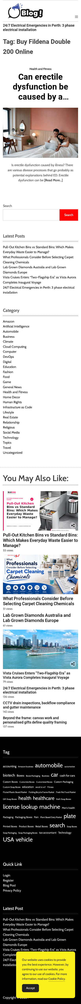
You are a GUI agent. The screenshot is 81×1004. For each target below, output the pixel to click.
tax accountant (47, 832)
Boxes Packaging (33, 776)
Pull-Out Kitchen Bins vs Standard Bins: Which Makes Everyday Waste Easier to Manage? (40, 540)
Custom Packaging (63, 781)
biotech (9, 775)
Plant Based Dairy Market (51, 817)
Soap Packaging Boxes (27, 833)
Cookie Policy (56, 979)
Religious (9, 427)
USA (8, 839)
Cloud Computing (14, 347)
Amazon (8, 321)
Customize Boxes (26, 782)
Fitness (50, 787)
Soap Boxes (72, 826)
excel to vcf (41, 787)
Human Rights (12, 402)
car (54, 774)
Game (7, 382)
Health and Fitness (40, 69)
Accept (30, 988)
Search (7, 206)
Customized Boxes (44, 782)
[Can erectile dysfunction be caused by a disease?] (40, 133)
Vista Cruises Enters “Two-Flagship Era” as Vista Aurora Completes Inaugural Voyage (36, 675)
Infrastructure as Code (17, 407)
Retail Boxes (41, 826)
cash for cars (67, 775)
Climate (8, 341)
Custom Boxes (10, 781)
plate (70, 815)
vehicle (24, 839)
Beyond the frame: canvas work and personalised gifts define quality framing (35, 720)
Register (8, 880)
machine (49, 806)
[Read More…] (53, 180)
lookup (29, 806)
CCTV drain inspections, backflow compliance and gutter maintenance (39, 705)
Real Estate (10, 417)
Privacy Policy (12, 890)
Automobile (10, 331)
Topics (7, 442)
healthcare (43, 798)
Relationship (11, 422)
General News (12, 387)
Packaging (8, 817)
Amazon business (25, 766)
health (24, 798)
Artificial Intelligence (16, 326)
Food (6, 377)
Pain (36, 817)
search (57, 825)
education (28, 786)
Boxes (20, 775)
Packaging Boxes (23, 817)
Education (9, 367)
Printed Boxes (10, 826)
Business (9, 336)
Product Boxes (26, 826)
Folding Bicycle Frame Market (41, 792)
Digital (7, 362)
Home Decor (11, 397)
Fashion (8, 372)
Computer (9, 351)
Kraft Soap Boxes (63, 799)
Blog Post (9, 885)
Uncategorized (12, 452)
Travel (7, 448)
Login (6, 875)
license (11, 806)
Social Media (11, 432)
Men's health (68, 807)
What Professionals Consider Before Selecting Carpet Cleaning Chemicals (38, 601)
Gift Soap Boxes (10, 799)
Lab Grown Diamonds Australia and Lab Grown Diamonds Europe (37, 618)
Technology (10, 437)
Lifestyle (8, 412)
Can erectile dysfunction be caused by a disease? (40, 91)
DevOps (8, 357)
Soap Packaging (10, 833)
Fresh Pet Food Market (66, 792)
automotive (69, 766)
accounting (9, 766)
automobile (49, 765)
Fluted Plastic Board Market (15, 792)
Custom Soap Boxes (11, 787)
